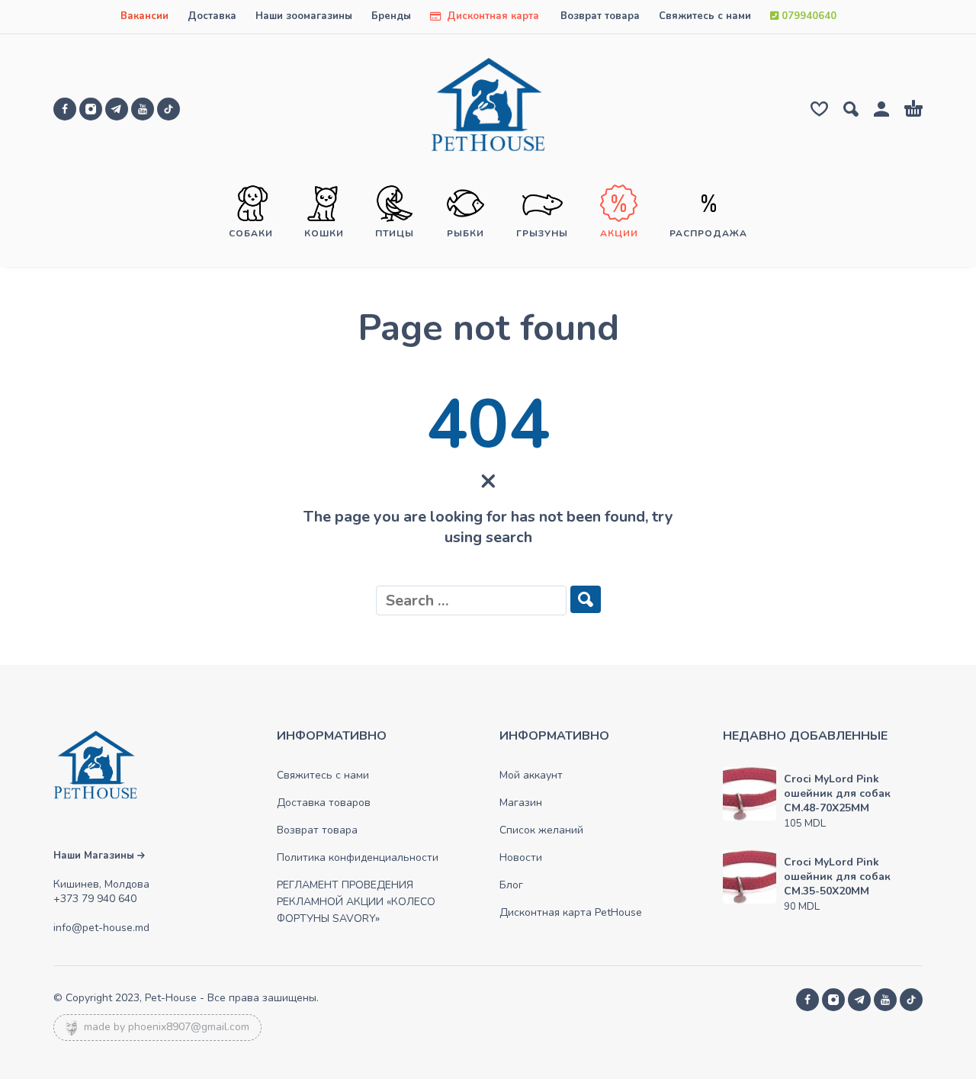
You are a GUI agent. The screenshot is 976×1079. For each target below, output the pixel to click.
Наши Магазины (95, 855)
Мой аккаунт (531, 775)
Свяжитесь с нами (705, 16)
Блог (511, 885)
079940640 (807, 16)
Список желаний (541, 830)
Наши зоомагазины (303, 16)
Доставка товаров (324, 802)
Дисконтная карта (491, 16)
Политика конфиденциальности (357, 857)
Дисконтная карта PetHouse (570, 912)
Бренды (391, 16)
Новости (520, 857)
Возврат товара (600, 16)
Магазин (520, 802)
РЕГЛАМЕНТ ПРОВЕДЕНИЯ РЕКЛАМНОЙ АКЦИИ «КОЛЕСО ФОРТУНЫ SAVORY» (356, 902)
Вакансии (144, 16)
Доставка (212, 16)
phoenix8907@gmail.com (188, 1027)
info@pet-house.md (101, 927)
